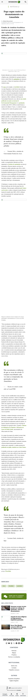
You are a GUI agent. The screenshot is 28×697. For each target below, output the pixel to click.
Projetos (14, 655)
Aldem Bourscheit (8, 21)
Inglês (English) (14, 680)
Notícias (14, 7)
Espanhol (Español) (14, 678)
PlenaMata (8, 571)
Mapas (14, 652)
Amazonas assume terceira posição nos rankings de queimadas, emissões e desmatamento (18, 608)
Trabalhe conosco (14, 670)
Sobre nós (14, 665)
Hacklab (19, 690)
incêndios (16, 87)
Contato (14, 668)
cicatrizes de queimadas (14, 164)
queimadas (16, 79)
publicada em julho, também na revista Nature (13, 447)
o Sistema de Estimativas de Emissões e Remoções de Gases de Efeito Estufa (13, 427)
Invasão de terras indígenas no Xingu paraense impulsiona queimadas (19, 618)
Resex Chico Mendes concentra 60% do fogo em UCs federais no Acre (18, 626)
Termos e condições (14, 657)
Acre (4, 87)
